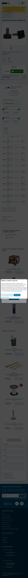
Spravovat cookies (5, 297)
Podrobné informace (18, 290)
